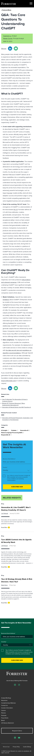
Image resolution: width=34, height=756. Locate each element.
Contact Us (4, 705)
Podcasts (3, 715)
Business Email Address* (9, 459)
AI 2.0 (16, 209)
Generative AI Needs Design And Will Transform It (16, 407)
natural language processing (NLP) (11, 433)
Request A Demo (17, 731)
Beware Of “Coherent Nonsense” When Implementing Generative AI (13, 404)
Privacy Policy (16, 747)
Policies (3, 713)
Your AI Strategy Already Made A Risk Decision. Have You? (16, 580)
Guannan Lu (7, 36)
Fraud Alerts (4, 718)
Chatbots (14, 430)
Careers (3, 710)
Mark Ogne (4, 585)
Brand (3, 720)
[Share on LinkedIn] (10, 48)
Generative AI (24, 430)
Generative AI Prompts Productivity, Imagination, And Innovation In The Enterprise (17, 418)
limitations (6, 300)
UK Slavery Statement (7, 723)
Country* (5, 467)
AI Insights (4, 430)
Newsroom (4, 700)
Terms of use (6, 747)
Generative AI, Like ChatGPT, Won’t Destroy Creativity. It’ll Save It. (15, 508)
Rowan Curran (7, 38)
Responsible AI (5, 435)
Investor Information (7, 708)
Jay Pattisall (4, 513)
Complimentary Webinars (8, 703)
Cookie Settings (27, 747)
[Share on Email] (16, 48)
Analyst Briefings (6, 698)
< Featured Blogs (6, 10)
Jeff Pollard (4, 546)
